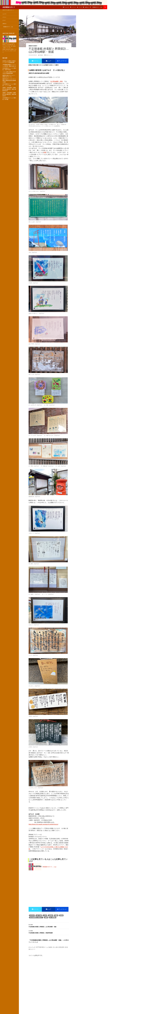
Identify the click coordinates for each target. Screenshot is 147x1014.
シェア (49, 61)
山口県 (45, 915)
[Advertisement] (49, 884)
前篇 (45, 152)
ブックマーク (62, 61)
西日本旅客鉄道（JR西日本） (36, 917)
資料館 (46, 917)
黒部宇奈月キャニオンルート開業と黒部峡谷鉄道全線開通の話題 (9, 80)
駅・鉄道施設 (53, 917)
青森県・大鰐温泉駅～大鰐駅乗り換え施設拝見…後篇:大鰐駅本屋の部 (9, 89)
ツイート (36, 61)
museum (32, 915)
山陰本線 (50, 915)
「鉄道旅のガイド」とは (97, 7)
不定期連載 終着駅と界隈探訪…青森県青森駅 (41, 932)
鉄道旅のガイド (9, 7)
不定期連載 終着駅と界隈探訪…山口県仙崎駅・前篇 (42, 925)
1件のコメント (49, 55)
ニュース (67, 7)
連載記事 (31, 45)
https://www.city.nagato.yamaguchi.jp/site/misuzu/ (43, 824)
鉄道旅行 (35, 45)
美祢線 (61, 915)
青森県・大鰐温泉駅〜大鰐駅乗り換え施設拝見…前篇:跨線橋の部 (9, 94)
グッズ (80, 7)
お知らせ (87, 7)
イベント (74, 7)
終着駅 (56, 915)
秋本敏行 (41, 55)
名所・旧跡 (38, 915)
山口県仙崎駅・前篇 (56, 81)
